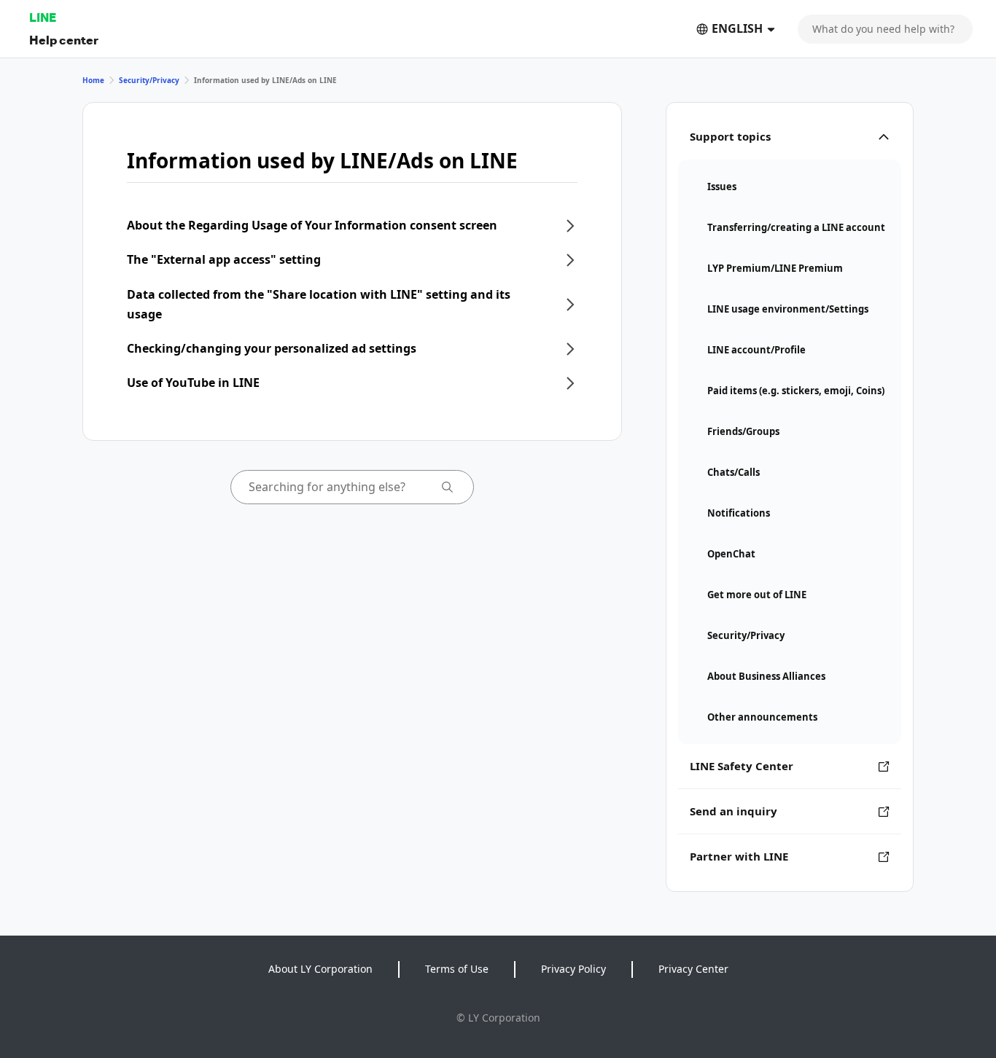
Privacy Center (693, 969)
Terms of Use (457, 969)
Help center (63, 39)
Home (93, 80)
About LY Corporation (320, 969)
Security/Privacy (149, 80)
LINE (42, 17)
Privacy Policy (573, 969)
